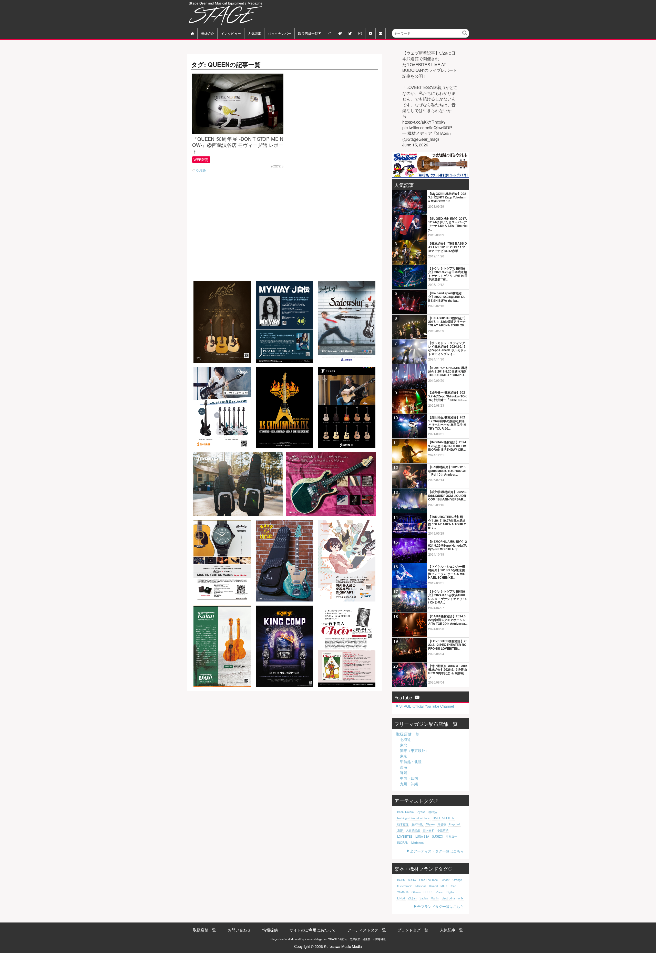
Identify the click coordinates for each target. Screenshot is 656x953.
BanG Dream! (405, 812)
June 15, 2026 (415, 145)
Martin (434, 898)
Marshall (420, 886)
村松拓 (432, 812)
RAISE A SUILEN (443, 818)
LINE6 (401, 898)
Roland (433, 886)
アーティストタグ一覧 (366, 929)
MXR (443, 886)
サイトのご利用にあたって (313, 929)
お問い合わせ (239, 929)
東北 (403, 744)
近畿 (403, 772)
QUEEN (201, 170)
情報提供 (270, 929)
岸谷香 (442, 824)
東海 (403, 767)
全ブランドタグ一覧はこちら (440, 906)
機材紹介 (207, 33)
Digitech (451, 892)
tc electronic (404, 886)
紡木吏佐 (402, 824)
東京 (403, 755)
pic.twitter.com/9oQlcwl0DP (427, 128)
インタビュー (231, 33)
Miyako (430, 824)
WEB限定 (201, 159)
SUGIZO (437, 836)
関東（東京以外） (414, 750)
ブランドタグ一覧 (412, 929)
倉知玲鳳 (417, 824)
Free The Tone (428, 880)
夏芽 (400, 830)
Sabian (423, 898)
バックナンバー (279, 33)
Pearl (453, 886)
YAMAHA (402, 892)
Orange (457, 880)
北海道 (405, 739)
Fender (444, 880)
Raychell (454, 824)
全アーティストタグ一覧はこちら (437, 851)
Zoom (439, 892)
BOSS (401, 880)
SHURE (428, 892)
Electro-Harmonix (452, 898)
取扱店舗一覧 (308, 33)
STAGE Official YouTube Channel (426, 706)
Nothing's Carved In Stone (413, 818)
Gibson (416, 892)
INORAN (402, 842)
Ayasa (421, 812)
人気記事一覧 (451, 929)
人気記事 (254, 33)
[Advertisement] (375, 14)
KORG (412, 880)
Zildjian (412, 898)
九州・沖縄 (409, 783)
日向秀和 (428, 830)
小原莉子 (442, 830)
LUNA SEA (422, 836)
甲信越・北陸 (411, 761)
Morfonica (417, 842)
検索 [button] (465, 37)
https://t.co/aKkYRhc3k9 (424, 122)
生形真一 (451, 836)
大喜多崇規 (413, 830)
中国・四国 (409, 778)
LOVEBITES (404, 836)
